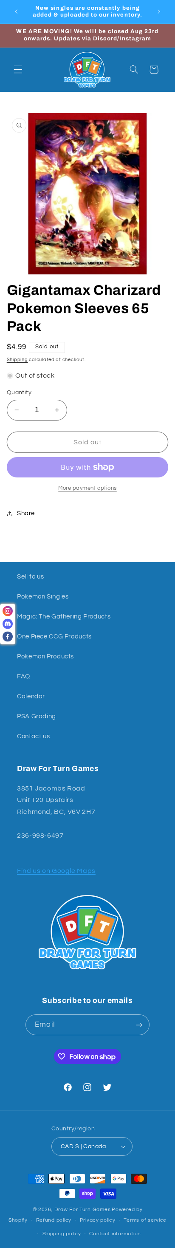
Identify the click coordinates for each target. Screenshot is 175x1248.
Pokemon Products (45, 656)
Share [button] (26, 513)
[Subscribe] (139, 1024)
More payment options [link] (87, 488)
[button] (18, 69)
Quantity (19, 392)
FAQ (23, 676)
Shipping (17, 359)
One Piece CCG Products (54, 636)
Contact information (115, 1233)
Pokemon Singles (42, 596)
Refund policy (54, 1220)
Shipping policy (61, 1233)
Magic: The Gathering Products (63, 616)
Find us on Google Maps (56, 870)
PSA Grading (36, 716)
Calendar (31, 696)
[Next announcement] (159, 11)
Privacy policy (98, 1220)
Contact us (33, 736)
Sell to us (30, 576)
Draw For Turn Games (82, 1209)
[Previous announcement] (16, 11)
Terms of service (145, 1220)
